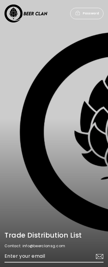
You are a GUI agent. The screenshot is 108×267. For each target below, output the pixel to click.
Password (91, 13)
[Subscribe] (99, 256)
